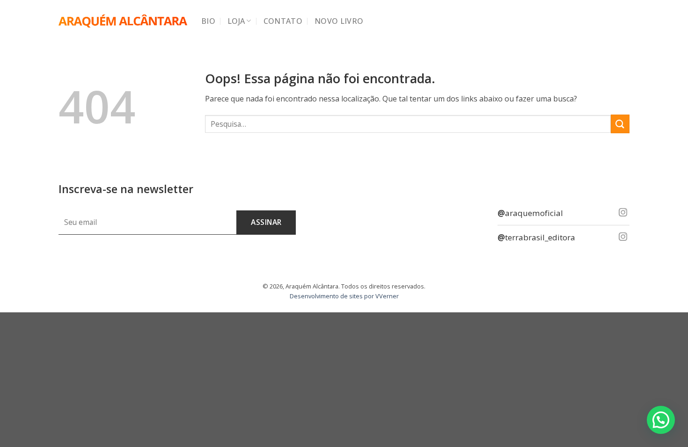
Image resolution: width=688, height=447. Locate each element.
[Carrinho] (624, 21)
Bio (208, 21)
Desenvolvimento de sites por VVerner (344, 296)
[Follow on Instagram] (623, 213)
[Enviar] (620, 124)
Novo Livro (339, 21)
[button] (661, 420)
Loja (236, 21)
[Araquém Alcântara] (123, 21)
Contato (282, 21)
